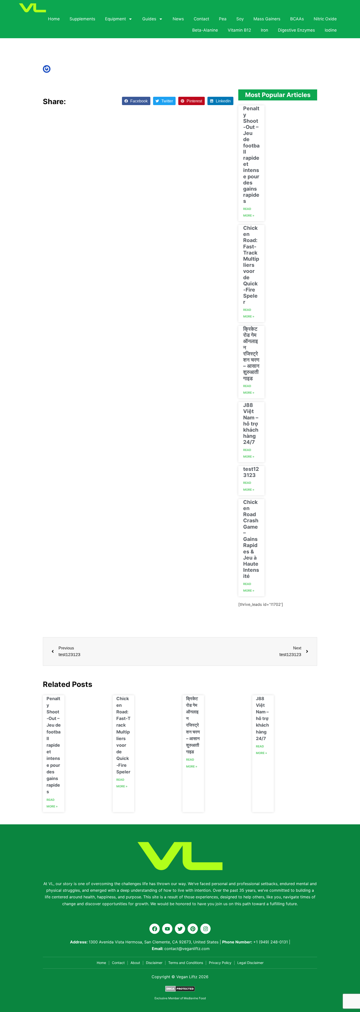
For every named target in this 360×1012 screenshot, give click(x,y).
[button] (136, 101)
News (178, 18)
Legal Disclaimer (250, 963)
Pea (223, 18)
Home (54, 18)
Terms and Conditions (185, 963)
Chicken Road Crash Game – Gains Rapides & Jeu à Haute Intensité (251, 539)
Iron (264, 30)
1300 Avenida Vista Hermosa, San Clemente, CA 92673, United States (153, 941)
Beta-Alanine (205, 30)
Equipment (115, 18)
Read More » (248, 212)
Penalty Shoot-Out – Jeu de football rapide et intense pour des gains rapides (251, 154)
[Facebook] (154, 929)
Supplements (82, 18)
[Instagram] (205, 929)
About (135, 963)
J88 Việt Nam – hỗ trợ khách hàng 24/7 (250, 423)
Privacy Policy (220, 963)
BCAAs (297, 18)
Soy (240, 18)
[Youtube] (167, 929)
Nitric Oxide (325, 18)
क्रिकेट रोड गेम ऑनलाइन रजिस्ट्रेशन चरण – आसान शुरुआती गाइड (251, 353)
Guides (149, 18)
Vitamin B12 (239, 30)
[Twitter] (180, 929)
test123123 (251, 472)
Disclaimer (154, 963)
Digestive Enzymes (296, 30)
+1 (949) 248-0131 (270, 941)
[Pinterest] (193, 929)
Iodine (331, 30)
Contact (201, 18)
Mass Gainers (266, 18)
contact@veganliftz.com (187, 948)
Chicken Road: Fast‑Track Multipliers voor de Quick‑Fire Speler (251, 265)
